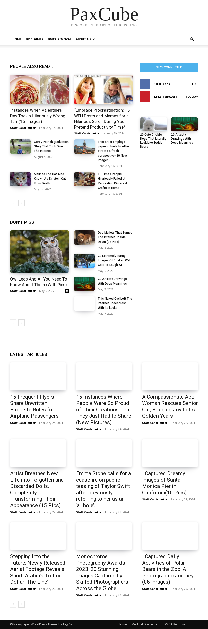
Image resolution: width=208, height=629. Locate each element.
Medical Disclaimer (145, 624)
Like (195, 84)
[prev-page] (13, 203)
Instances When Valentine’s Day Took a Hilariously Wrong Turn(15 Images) (37, 116)
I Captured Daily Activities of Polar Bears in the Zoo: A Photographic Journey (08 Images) (168, 569)
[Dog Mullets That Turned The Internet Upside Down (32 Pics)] (84, 237)
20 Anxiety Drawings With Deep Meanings (182, 138)
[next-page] (21, 203)
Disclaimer (34, 39)
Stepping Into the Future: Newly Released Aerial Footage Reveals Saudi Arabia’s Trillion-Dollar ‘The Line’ (37, 569)
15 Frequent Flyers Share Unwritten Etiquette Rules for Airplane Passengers (34, 406)
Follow (192, 97)
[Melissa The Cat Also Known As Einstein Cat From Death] (20, 179)
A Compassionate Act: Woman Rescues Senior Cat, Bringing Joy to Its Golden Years (170, 406)
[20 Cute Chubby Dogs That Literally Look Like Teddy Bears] (153, 124)
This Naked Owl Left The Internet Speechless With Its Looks (115, 303)
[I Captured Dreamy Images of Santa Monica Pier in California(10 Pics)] (170, 453)
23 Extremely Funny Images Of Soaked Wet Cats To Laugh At (114, 260)
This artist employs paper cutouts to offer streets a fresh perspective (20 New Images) (113, 151)
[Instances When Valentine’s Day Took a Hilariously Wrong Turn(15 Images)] (39, 89)
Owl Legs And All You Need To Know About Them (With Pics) (38, 281)
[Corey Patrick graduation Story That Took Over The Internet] (20, 146)
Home (16, 39)
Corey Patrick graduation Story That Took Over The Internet (51, 146)
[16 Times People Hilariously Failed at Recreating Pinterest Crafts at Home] (84, 179)
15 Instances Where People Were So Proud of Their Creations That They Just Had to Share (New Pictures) (103, 409)
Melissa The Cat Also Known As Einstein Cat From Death (50, 178)
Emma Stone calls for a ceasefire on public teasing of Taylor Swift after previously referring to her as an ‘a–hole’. (103, 489)
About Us (83, 39)
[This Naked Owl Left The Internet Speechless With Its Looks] (84, 303)
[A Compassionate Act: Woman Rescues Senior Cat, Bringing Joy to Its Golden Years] (170, 376)
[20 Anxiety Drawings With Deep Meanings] (84, 284)
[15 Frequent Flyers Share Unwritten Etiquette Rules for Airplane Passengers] (38, 376)
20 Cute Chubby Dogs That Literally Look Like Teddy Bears (153, 140)
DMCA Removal (59, 39)
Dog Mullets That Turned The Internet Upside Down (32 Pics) (115, 237)
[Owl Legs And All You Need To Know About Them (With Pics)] (39, 251)
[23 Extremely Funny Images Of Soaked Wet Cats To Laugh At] (84, 261)
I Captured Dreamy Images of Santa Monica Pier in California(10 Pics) (164, 483)
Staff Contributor (23, 128)
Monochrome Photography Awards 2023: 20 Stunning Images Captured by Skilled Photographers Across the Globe (102, 572)
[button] (192, 39)
